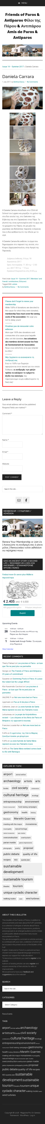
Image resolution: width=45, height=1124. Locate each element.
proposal (28, 848)
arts (37, 781)
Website (5, 464)
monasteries (31, 824)
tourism (18, 886)
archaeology (12, 781)
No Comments (32, 82)
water (20, 899)
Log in (32, 1115)
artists (14, 284)
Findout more (7, 574)
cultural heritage (16, 795)
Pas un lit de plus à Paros (24, 702)
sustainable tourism (18, 879)
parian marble (9, 842)
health (24, 812)
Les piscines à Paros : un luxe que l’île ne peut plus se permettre (20, 689)
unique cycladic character (20, 892)
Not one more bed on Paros (25, 697)
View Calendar (7, 649)
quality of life (30, 854)
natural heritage (21, 829)
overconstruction (10, 837)
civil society (20, 788)
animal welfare (21, 775)
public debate (11, 854)
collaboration (35, 788)
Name (5, 440)
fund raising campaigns (27, 807)
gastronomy (10, 812)
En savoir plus (20, 574)
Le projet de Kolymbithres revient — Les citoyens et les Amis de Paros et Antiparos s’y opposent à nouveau (22, 717)
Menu (24, 3)
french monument (9, 807)
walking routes (9, 899)
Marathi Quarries (24, 818)
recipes (7, 859)
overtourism (26, 838)
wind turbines (32, 898)
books (5, 788)
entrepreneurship (12, 801)
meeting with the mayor (12, 824)
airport (7, 774)
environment (32, 801)
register (33, 958)
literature (6, 819)
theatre (6, 886)
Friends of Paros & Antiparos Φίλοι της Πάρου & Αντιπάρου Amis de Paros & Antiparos (22, 26)
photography (7, 848)
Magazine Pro (25, 1113)
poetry (17, 848)
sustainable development (13, 869)
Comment (7, 413)
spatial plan (25, 860)
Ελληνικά (22, 281)
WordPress (24, 1115)
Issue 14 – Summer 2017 (13, 66)
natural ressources (8, 833)
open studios (21, 833)
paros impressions (25, 843)
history (33, 813)
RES (16, 860)
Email (5, 452)
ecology (35, 796)
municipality (7, 829)
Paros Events (7, 1014)
